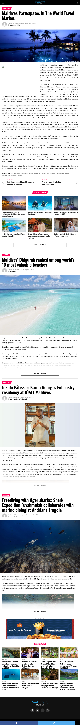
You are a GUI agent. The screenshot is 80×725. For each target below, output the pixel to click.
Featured (17, 173)
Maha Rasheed (14, 517)
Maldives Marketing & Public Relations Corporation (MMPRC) (43, 173)
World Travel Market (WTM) (12, 175)
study (65, 340)
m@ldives (13, 271)
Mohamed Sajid (15, 25)
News (67, 173)
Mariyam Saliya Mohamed (18, 399)
